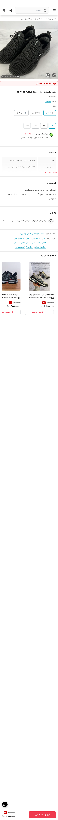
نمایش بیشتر (52, 172)
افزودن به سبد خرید (42, 814)
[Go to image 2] (15, 76)
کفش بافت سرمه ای (22, 238)
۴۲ (44, 125)
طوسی (34, 112)
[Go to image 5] (10, 76)
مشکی (48, 112)
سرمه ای (20, 112)
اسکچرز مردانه (40, 247)
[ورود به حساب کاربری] (11, 10)
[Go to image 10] (2, 76)
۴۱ (52, 125)
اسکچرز (48, 101)
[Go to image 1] (18, 76)
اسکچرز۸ (29, 247)
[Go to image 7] (7, 76)
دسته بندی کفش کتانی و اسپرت (31, 19)
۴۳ (36, 125)
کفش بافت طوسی (39, 238)
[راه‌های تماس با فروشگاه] (5, 804)
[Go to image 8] (5, 76)
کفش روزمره (20, 247)
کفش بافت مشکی (39, 243)
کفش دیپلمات (51, 19)
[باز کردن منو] (54, 10)
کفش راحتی (25, 243)
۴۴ (27, 125)
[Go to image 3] (13, 76)
